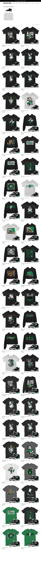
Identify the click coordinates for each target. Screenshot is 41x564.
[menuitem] (30, 3)
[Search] (35, 3)
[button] (35, 24)
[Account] (37, 3)
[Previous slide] (3, 35)
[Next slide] (19, 35)
